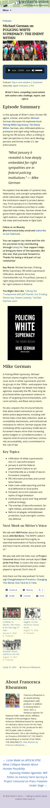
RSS (32, 85)
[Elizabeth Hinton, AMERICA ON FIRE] (12, 645)
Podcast (7, 20)
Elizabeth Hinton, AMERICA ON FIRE (11, 653)
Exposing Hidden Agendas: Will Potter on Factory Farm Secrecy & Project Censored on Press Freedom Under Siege (25, 779)
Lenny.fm (17, 247)
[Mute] (33, 70)
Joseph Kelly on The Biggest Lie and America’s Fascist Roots (32, 623)
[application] (25, 70)
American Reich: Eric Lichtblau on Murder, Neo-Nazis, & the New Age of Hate (12, 625)
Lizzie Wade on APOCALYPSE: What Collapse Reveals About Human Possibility (22, 764)
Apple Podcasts (20, 85)
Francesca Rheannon (30, 667)
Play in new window (21, 82)
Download (37, 82)
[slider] (39, 70)
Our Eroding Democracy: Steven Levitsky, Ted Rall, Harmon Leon (25, 298)
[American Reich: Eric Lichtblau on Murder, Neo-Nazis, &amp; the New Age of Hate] (12, 612)
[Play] (9, 70)
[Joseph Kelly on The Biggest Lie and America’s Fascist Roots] (33, 612)
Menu (6, 10)
